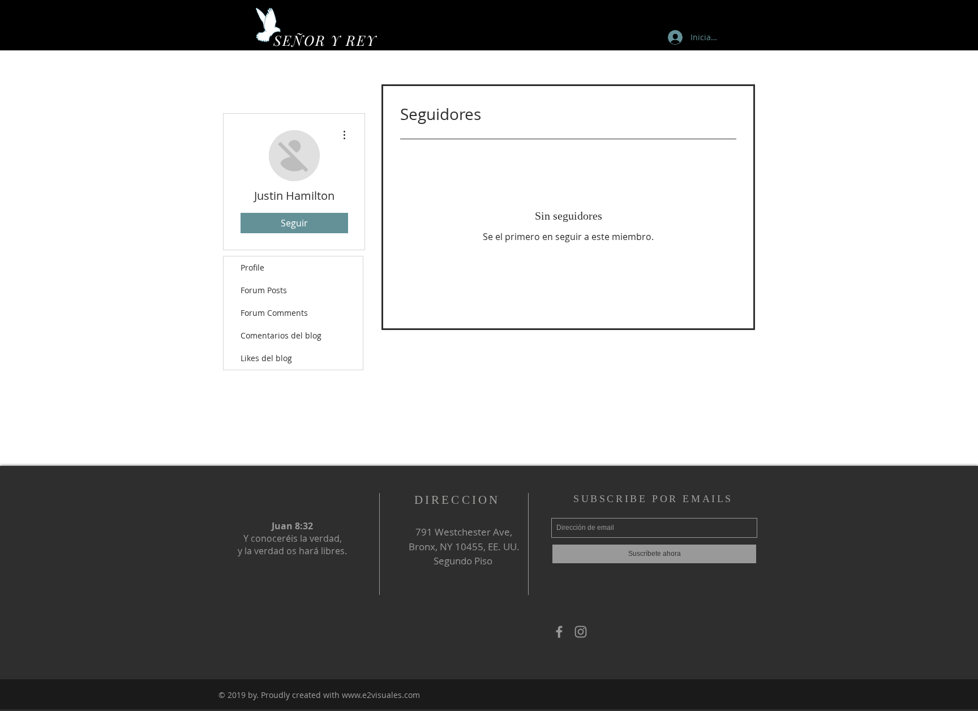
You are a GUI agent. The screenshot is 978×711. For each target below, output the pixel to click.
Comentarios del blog (281, 335)
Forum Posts (264, 290)
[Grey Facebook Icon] (559, 632)
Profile (252, 267)
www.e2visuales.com (381, 694)
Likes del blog (266, 358)
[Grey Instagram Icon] (581, 632)
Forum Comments (274, 312)
